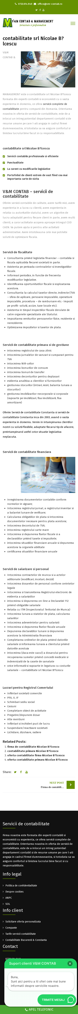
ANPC (8, 897)
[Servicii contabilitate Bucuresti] (28, 22)
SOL (7, 903)
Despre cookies (14, 891)
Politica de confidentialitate (21, 885)
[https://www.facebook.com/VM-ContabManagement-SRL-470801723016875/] (40, 10)
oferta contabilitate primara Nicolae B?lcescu (37, 759)
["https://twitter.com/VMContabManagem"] (36, 10)
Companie (11, 927)
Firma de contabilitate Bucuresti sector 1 (58, 785)
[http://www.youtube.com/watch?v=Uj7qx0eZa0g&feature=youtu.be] (43, 10)
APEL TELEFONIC (41, 1009)
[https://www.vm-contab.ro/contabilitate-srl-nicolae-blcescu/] (26, 772)
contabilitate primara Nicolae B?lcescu (32, 751)
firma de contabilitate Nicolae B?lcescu (33, 746)
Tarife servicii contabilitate (20, 933)
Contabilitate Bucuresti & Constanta (26, 940)
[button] (70, 963)
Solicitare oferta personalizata (23, 921)
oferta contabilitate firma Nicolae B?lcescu (36, 755)
